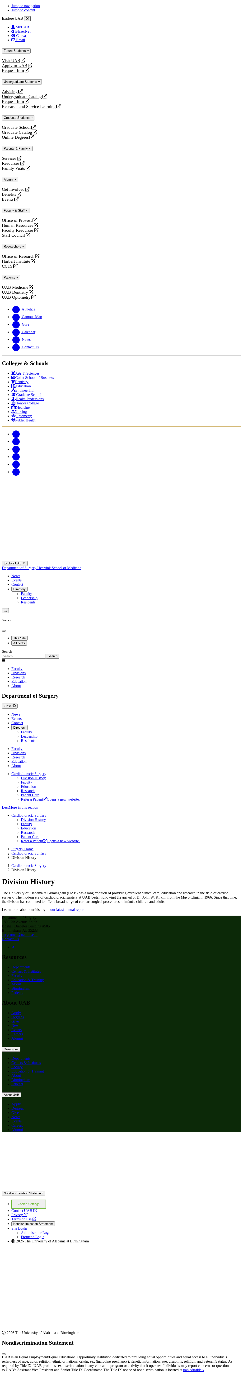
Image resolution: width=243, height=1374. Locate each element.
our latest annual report (67, 910)
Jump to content (23, 10)
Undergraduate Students (21, 82)
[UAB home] (121, 502)
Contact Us (10, 939)
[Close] (27, 18)
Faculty (26, 594)
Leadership (29, 598)
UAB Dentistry (15, 292)
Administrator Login (36, 1233)
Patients (10, 277)
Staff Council (13, 235)
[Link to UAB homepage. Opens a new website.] (121, 1189)
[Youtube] (16, 457)
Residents (28, 602)
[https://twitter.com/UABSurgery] (13, 947)
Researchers (13, 246)
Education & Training (27, 980)
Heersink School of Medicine (59, 568)
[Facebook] (16, 434)
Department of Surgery (19, 568)
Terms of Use (23, 1219)
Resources (10, 163)
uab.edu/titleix (193, 1370)
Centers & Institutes (26, 971)
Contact (17, 584)
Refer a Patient (50, 799)
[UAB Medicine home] (121, 559)
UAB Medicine (15, 287)
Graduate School (16, 127)
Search (7, 651)
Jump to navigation (25, 6)
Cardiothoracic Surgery (28, 774)
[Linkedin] (16, 472)
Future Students (15, 51)
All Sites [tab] (19, 643)
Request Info (13, 70)
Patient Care (30, 795)
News (15, 576)
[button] (121, 807)
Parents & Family (16, 148)
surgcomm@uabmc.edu (19, 935)
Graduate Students (17, 118)
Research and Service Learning (29, 106)
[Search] (5, 610)
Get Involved (13, 189)
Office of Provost (17, 220)
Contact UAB (24, 1211)
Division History (33, 778)
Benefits (9, 194)
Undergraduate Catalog (22, 96)
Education (28, 787)
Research (28, 791)
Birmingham (20, 988)
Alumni (9, 179)
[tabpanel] (121, 654)
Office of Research (18, 256)
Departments (20, 967)
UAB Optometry (16, 297)
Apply (16, 1013)
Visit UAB (11, 60)
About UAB (11, 1095)
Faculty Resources (17, 230)
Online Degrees (15, 137)
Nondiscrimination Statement (23, 1193)
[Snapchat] (16, 464)
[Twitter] (16, 441)
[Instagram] (16, 449)
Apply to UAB (14, 65)
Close (8, 706)
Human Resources (17, 225)
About (16, 984)
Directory (19, 589)
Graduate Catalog (17, 132)
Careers (17, 1034)
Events (8, 199)
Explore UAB (13, 563)
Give (15, 1021)
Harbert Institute (16, 261)
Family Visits (13, 168)
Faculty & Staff (15, 210)
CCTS (8, 266)
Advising (10, 91)
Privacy (19, 1215)
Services (9, 158)
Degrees (17, 1017)
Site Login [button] (19, 1228)
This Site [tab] (19, 638)
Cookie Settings (29, 1204)
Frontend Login (32, 1237)
